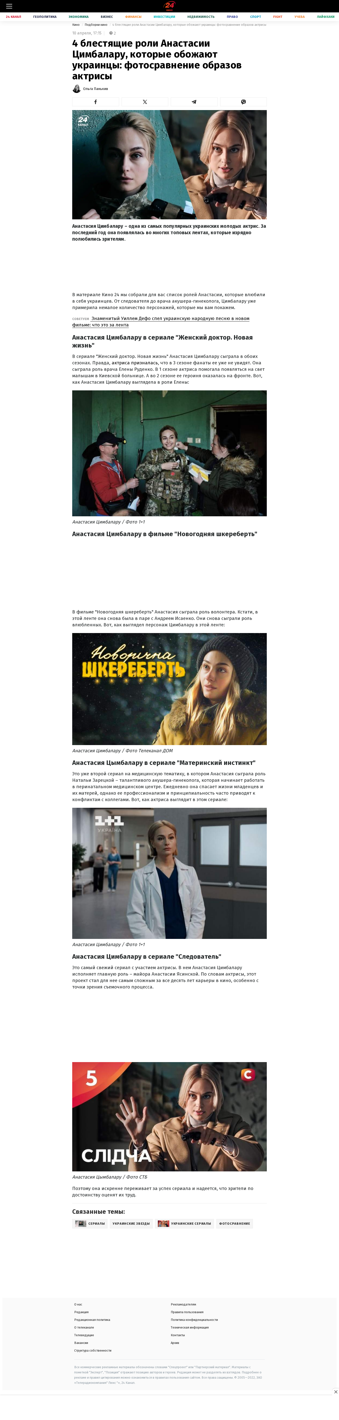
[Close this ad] (335, 1391)
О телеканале (84, 1327)
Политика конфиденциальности (194, 1320)
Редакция (81, 1312)
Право (232, 17)
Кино (76, 24)
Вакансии (81, 1343)
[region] (169, 1408)
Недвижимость (201, 17)
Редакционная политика (92, 1320)
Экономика (79, 17)
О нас (78, 1304)
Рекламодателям (183, 1304)
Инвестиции (164, 17)
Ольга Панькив (95, 89)
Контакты (178, 1335)
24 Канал (13, 17)
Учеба (300, 17)
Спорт (255, 17)
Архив (175, 1343)
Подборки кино (96, 24)
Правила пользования (187, 1312)
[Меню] (9, 6)
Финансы (133, 17)
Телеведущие (84, 1335)
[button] (95, 101)
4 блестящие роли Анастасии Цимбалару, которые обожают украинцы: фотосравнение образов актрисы (189, 24)
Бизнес (107, 17)
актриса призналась (135, 363)
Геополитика (45, 17)
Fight (277, 17)
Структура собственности (92, 1350)
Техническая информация (190, 1327)
